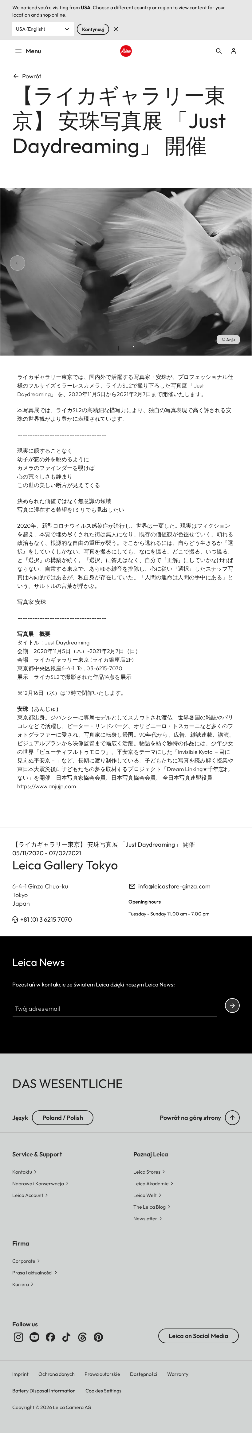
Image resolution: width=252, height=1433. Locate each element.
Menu (33, 51)
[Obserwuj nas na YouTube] (34, 1337)
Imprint (20, 1374)
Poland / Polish (62, 1117)
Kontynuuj (93, 29)
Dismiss (116, 29)
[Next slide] (242, 263)
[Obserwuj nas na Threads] (82, 1337)
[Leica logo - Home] (126, 51)
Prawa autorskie (102, 1374)
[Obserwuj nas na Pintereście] (98, 1337)
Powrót (31, 76)
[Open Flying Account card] (233, 51)
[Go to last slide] (10, 263)
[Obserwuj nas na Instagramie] (18, 1337)
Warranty (177, 1374)
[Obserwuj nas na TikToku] (66, 1337)
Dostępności (143, 1374)
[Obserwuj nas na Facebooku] (50, 1337)
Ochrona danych (56, 1374)
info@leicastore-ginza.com (174, 886)
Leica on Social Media (198, 1336)
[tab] (118, 348)
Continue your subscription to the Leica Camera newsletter (232, 1005)
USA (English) (30, 29)
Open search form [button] (219, 51)
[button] (232, 1117)
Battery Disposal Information (44, 1391)
